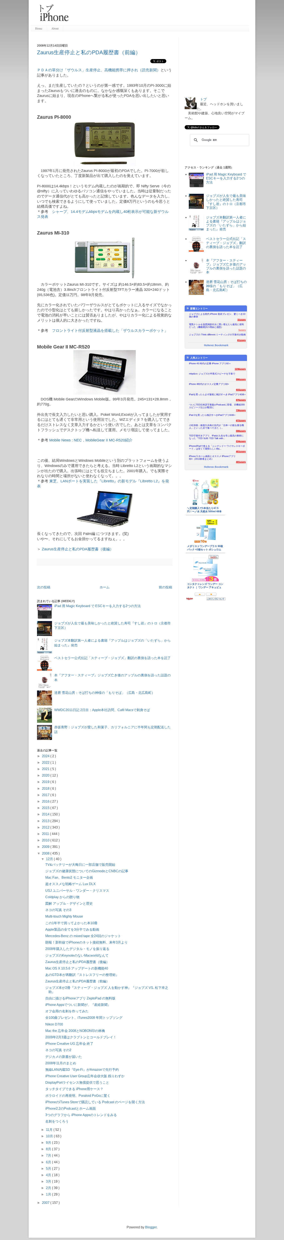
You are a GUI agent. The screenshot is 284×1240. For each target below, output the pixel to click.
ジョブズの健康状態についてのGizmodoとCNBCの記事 (86, 871)
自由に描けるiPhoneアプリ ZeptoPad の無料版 (80, 998)
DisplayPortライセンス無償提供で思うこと (77, 1082)
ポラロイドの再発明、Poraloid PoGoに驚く (77, 1095)
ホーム (105, 587)
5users (242, 330)
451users (241, 451)
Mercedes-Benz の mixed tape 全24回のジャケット (83, 936)
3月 (49, 1181)
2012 (46, 827)
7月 (49, 1155)
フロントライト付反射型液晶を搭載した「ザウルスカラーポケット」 (110, 331)
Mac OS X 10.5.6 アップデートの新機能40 (76, 968)
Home (38, 28)
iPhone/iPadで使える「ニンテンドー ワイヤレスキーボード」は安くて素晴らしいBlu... (217, 447)
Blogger (151, 1227)
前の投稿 (165, 587)
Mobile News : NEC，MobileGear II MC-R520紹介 (90, 440)
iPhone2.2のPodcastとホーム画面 (70, 1108)
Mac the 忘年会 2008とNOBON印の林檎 (75, 1031)
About (55, 28)
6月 (49, 1162)
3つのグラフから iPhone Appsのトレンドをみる (81, 1115)
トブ (203, 99)
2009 (46, 846)
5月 (49, 1168)
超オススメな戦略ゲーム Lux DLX (70, 884)
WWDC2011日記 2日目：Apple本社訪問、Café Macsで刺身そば (102, 710)
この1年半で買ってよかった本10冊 (71, 923)
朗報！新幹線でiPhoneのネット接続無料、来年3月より (86, 942)
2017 (46, 795)
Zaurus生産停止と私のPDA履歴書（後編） (78, 549)
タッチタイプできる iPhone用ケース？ (74, 1089)
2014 (46, 814)
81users (241, 340)
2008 (46, 853)
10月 (50, 1136)
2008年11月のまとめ (60, 1063)
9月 (49, 1142)
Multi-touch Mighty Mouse (64, 916)
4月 (49, 1175)
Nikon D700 (54, 1024)
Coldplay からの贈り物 (62, 897)
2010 (46, 840)
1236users (240, 369)
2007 (46, 1202)
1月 (49, 1194)
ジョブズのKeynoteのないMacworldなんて (77, 955)
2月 (49, 1188)
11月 (49, 1129)
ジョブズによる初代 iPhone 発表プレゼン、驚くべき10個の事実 (217, 315)
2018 (46, 788)
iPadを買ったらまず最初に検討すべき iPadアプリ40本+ (217, 394)
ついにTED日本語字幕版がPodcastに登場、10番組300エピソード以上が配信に (217, 406)
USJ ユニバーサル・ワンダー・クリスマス (77, 890)
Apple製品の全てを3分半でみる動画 (72, 929)
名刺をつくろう (57, 1121)
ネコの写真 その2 (58, 1050)
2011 (46, 834)
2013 (46, 821)
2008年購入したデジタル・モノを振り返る (77, 949)
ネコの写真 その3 (58, 910)
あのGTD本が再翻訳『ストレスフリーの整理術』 (82, 975)
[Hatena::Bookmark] (216, 345)
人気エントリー (199, 357)
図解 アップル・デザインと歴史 (69, 903)
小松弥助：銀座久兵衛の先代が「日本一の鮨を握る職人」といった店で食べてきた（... (216, 426)
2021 (46, 769)
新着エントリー (199, 308)
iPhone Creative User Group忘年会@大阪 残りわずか (85, 1076)
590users (241, 431)
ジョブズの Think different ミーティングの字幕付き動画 (217, 334)
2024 (46, 756)
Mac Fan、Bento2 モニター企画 (69, 877)
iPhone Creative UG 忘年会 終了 (69, 1043)
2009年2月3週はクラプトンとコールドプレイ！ (80, 1037)
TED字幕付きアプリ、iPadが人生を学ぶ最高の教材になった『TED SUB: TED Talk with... (216, 437)
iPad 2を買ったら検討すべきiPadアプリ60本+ (212, 415)
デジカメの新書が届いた (63, 1056)
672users (241, 420)
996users (241, 379)
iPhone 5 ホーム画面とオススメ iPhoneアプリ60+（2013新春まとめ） (212, 457)
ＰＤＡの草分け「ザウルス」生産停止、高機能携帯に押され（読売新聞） (99, 70)
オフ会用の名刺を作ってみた (67, 1011)
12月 (50, 859)
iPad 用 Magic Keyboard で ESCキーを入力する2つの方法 (97, 606)
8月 (49, 1149)
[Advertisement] (160, 14)
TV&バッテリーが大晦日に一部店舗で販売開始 (80, 864)
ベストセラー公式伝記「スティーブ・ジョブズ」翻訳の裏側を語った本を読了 (112, 658)
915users (241, 390)
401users (241, 462)
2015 (46, 808)
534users (241, 441)
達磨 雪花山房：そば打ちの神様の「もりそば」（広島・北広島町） (104, 692)
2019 (46, 782)
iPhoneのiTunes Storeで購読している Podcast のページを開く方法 (95, 1102)
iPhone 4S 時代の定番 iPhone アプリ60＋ (210, 363)
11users (241, 320)
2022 (46, 762)
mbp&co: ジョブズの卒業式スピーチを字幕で (212, 373)
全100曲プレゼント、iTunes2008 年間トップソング (83, 1017)
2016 (46, 801)
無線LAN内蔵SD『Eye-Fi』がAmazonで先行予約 (82, 1069)
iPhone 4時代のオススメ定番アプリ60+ (209, 384)
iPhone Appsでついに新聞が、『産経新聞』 (78, 1005)
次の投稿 (43, 587)
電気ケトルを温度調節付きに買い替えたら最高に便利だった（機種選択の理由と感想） (216, 325)
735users (241, 410)
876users (241, 400)
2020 (46, 775)
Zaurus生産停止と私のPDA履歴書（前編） (89, 52)
